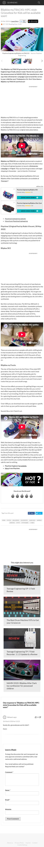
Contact (34, 843)
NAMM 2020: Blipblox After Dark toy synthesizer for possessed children (22, 686)
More (7, 468)
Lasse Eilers (14, 21)
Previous (3, 61)
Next (41, 61)
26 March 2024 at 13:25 (11, 721)
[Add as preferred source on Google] (33, 21)
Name (7, 790)
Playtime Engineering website (15, 219)
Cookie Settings (22, 845)
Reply (5, 729)
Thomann (4, 181)
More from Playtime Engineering (16, 221)
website (24, 466)
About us (10, 843)
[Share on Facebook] (31, 513)
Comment (9, 772)
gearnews (12, 2)
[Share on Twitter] (38, 513)
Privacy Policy (19, 843)
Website (8, 809)
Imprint (28, 843)
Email (7, 800)
